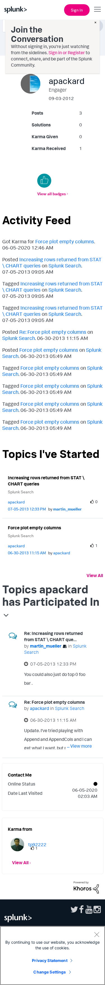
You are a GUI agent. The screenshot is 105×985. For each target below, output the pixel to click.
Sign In (77, 10)
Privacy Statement (49, 960)
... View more (79, 684)
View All (95, 575)
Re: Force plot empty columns (52, 332)
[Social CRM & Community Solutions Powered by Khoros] (86, 887)
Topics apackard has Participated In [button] (50, 595)
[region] (52, 955)
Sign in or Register (66, 52)
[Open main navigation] (97, 9)
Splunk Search (64, 265)
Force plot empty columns (64, 241)
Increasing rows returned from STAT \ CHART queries (46, 481)
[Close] (96, 934)
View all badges (51, 193)
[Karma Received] (44, 181)
